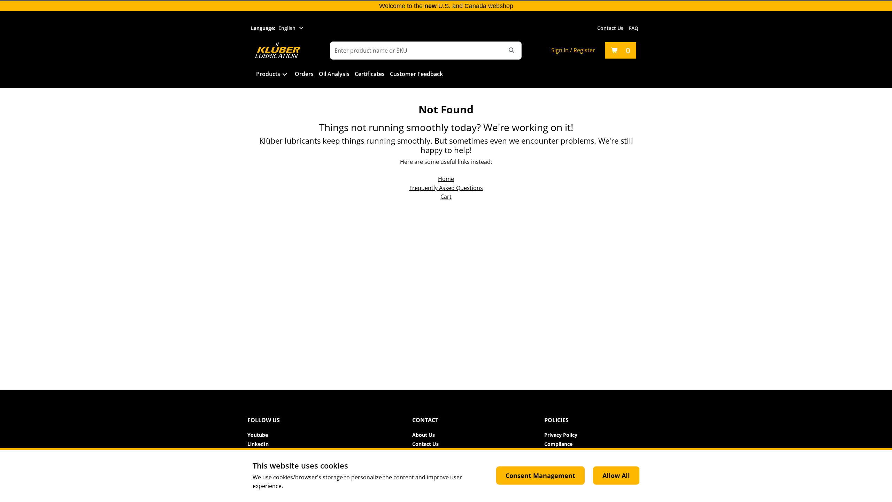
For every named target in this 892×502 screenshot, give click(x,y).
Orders (304, 74)
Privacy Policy (560, 435)
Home (446, 179)
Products (268, 74)
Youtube (257, 435)
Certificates (370, 74)
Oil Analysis (334, 74)
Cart (446, 196)
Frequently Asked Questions (446, 188)
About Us (423, 435)
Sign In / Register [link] (573, 50)
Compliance (558, 444)
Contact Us (610, 28)
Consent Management (540, 475)
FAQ (633, 28)
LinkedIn (258, 444)
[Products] (285, 74)
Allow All (616, 475)
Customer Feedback (416, 74)
